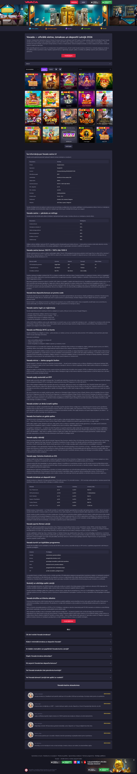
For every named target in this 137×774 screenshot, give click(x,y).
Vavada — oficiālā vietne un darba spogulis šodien (68, 758)
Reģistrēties (74, 2)
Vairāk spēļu (68, 146)
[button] (2, 15)
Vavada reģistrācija (68, 621)
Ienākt (83, 2)
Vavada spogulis (68, 55)
